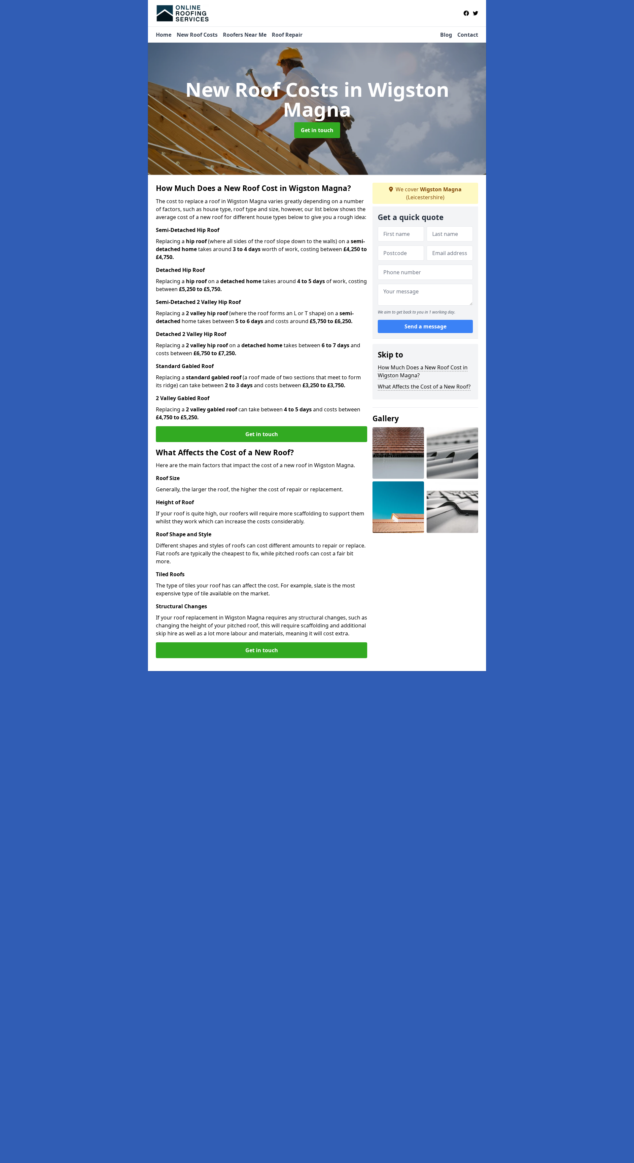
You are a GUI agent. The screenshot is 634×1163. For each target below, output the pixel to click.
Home (163, 34)
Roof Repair (287, 34)
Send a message (425, 326)
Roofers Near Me (244, 34)
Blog (446, 34)
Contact (467, 34)
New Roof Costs (197, 34)
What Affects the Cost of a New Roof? (424, 386)
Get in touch (317, 130)
